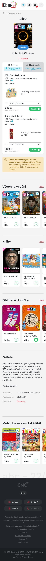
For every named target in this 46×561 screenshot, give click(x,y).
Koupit (34, 109)
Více (41, 186)
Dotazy (15, 502)
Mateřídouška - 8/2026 (11, 455)
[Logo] (10, 5)
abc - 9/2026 (10, 218)
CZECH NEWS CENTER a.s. (30, 552)
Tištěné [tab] (14, 67)
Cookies (22, 532)
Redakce (21, 542)
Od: (6, 103)
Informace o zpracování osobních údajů (22, 526)
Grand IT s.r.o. (27, 557)
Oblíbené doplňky (15, 300)
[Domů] (3, 13)
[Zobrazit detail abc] (16, 224)
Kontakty (35, 508)
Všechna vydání (14, 186)
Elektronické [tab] (33, 67)
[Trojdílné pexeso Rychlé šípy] (11, 93)
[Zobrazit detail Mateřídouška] (16, 461)
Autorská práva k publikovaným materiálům (22, 517)
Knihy (6, 241)
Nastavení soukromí (23, 536)
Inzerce (22, 539)
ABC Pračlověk (11, 276)
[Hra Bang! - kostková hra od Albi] (11, 133)
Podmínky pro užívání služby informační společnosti (23, 520)
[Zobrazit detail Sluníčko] (36, 461)
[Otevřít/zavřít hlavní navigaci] (41, 4)
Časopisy (11, 13)
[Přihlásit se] (29, 4)
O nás (33, 502)
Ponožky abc (10, 334)
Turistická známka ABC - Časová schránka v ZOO (30, 335)
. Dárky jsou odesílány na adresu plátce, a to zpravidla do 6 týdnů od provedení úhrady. (25, 164)
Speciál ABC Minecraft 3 (29, 277)
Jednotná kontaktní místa (22, 529)
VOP (14, 508)
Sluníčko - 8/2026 (28, 455)
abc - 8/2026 (30, 218)
